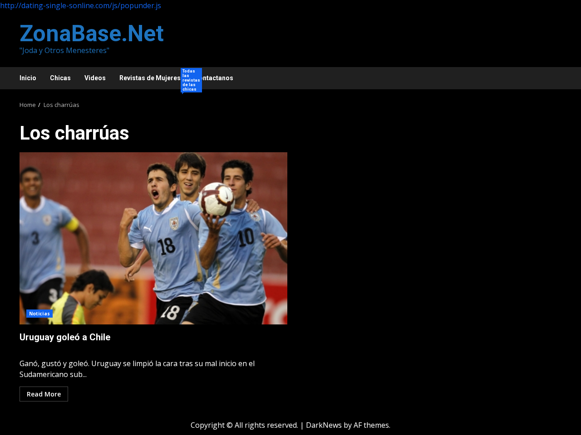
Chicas (60, 78)
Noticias (39, 313)
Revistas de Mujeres (153, 79)
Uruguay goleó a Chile (153, 238)
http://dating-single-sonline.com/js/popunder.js (80, 5)
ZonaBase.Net (92, 33)
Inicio (28, 78)
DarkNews (324, 425)
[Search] (550, 78)
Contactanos (213, 78)
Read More (44, 394)
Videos (95, 78)
